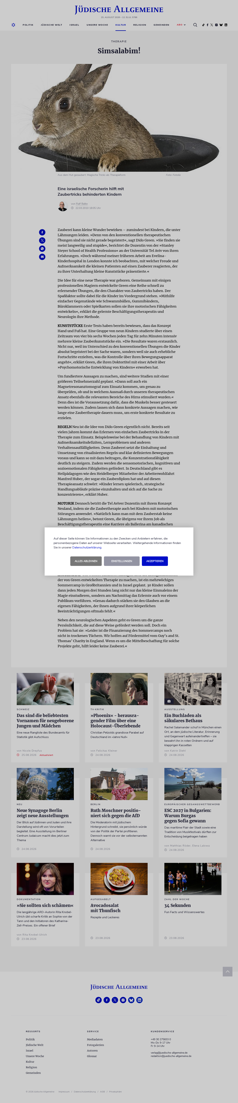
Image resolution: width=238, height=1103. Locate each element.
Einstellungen (121, 561)
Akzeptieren (154, 561)
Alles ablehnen (86, 561)
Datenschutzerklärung (86, 547)
